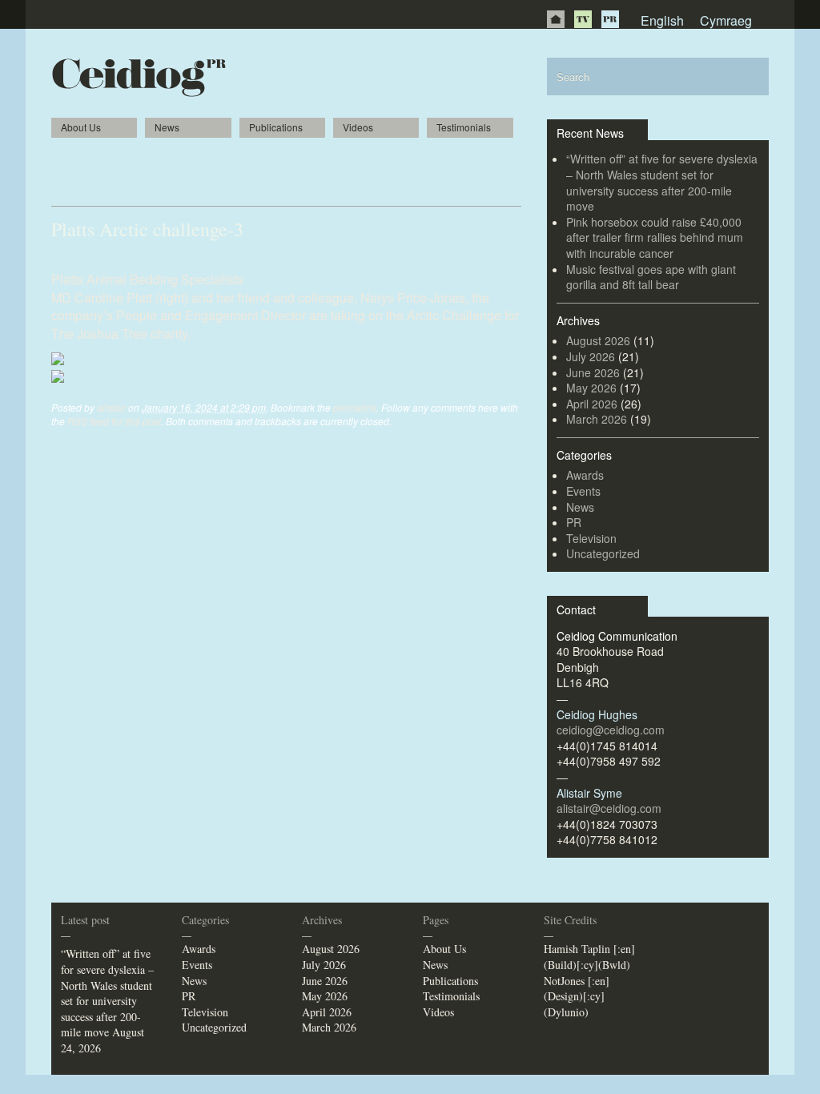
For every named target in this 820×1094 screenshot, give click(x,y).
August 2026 (598, 340)
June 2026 (593, 372)
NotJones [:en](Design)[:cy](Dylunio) (576, 996)
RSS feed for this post (114, 421)
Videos (358, 127)
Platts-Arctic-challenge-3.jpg (131, 261)
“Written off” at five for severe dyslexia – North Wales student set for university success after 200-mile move (662, 182)
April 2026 (591, 404)
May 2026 (591, 388)
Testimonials (463, 127)
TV (583, 19)
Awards (585, 475)
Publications (276, 127)
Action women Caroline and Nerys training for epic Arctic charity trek (276, 167)
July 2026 (590, 356)
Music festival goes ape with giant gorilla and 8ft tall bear (651, 277)
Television (591, 538)
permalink (354, 407)
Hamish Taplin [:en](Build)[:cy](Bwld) (589, 956)
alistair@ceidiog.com (609, 808)
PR (610, 19)
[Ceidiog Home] (556, 19)
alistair (111, 407)
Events (583, 491)
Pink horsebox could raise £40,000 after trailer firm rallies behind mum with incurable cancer (654, 237)
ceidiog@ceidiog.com (611, 730)
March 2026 (596, 419)
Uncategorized (603, 553)
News (167, 127)
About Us (81, 127)
